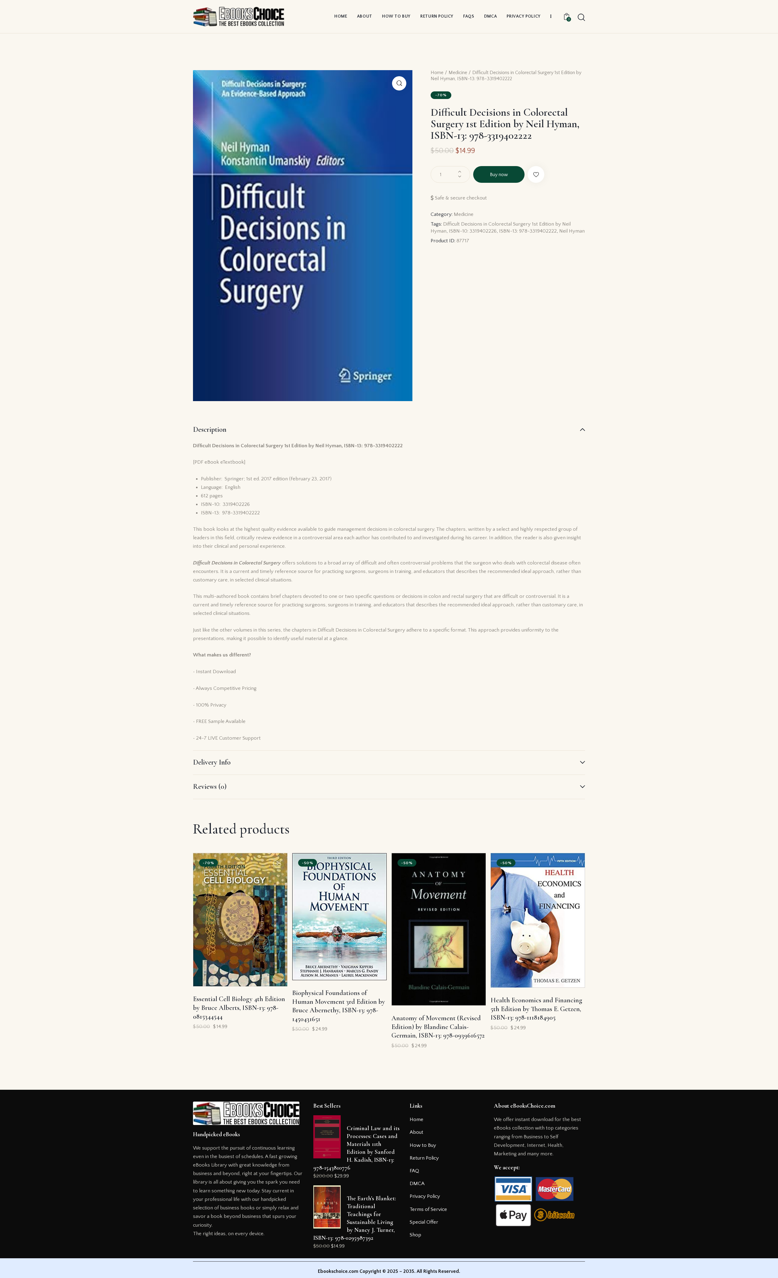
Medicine (458, 72)
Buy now (499, 174)
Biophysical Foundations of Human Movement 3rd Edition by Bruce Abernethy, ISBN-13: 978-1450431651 (338, 1006)
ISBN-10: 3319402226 (473, 231)
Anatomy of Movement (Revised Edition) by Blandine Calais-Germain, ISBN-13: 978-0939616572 (438, 1026)
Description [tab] (209, 429)
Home (437, 72)
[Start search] (581, 17)
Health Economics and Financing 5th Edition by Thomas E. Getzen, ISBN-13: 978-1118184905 (536, 1008)
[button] (399, 83)
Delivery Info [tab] (212, 762)
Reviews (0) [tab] (209, 786)
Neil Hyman (572, 231)
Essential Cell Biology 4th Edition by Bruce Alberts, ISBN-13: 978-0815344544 (239, 1007)
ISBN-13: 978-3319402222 (528, 231)
